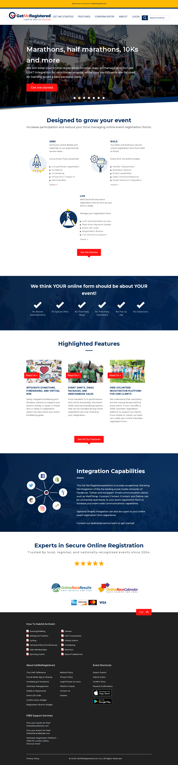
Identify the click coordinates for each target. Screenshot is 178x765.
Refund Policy (66, 672)
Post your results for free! (38, 723)
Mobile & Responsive (36, 691)
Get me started (132, 76)
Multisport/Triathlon (39, 636)
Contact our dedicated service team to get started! (105, 523)
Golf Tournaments (73, 636)
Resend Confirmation (103, 686)
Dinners (68, 631)
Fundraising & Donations (37, 681)
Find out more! (33, 744)
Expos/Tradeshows (74, 654)
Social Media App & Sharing (39, 677)
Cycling (33, 640)
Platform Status (67, 686)
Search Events (99, 672)
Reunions (69, 649)
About (123, 16)
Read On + (32, 375)
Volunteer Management (37, 686)
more (53, 184)
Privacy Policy (66, 677)
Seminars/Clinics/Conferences (43, 645)
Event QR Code (33, 695)
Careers (63, 695)
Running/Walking (37, 631)
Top (141, 612)
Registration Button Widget (39, 704)
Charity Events (71, 640)
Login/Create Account (70, 681)
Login (135, 16)
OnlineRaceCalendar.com (38, 733)
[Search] (145, 17)
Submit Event (99, 677)
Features (84, 16)
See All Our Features (89, 439)
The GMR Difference (36, 672)
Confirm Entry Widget (36, 700)
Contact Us (65, 691)
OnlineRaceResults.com (37, 726)
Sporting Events (37, 654)
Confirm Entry (104, 16)
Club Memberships (38, 649)
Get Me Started (63, 16)
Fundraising (70, 645)
